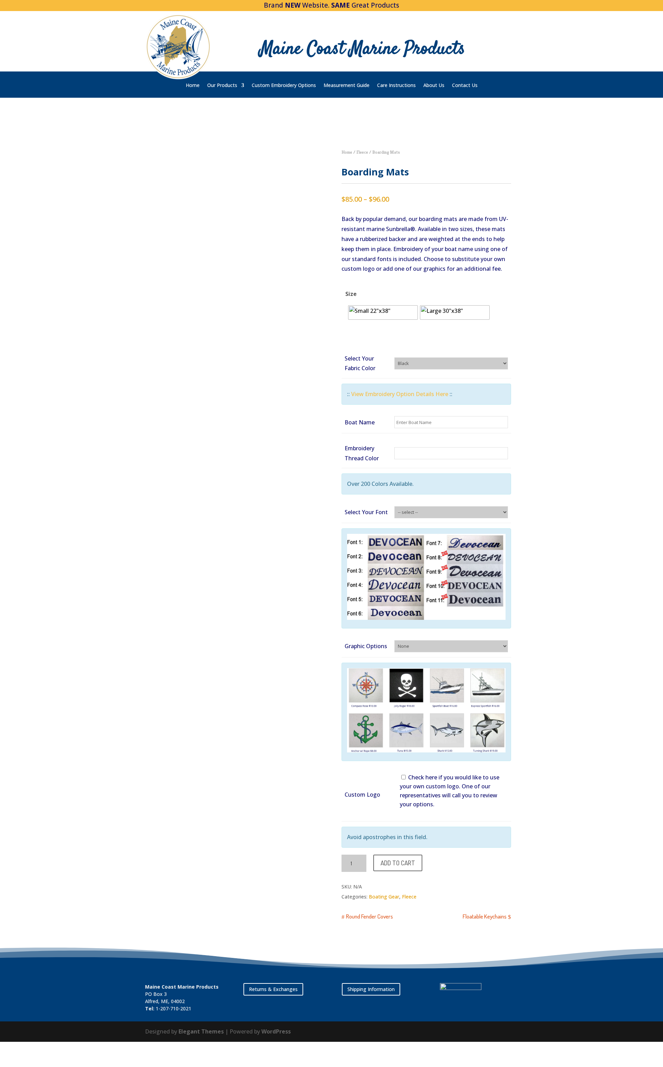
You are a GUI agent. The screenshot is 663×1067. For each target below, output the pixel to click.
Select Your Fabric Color (360, 363)
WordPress (276, 1031)
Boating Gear (384, 896)
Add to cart (398, 862)
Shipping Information (371, 989)
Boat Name (360, 422)
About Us (433, 85)
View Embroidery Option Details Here (399, 394)
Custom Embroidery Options (284, 85)
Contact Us (465, 85)
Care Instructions (396, 85)
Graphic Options (366, 646)
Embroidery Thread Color (362, 453)
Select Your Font (366, 512)
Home (193, 85)
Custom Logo (362, 794)
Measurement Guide (346, 85)
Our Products (222, 85)
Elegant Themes (201, 1031)
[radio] (382, 312)
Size (351, 294)
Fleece (362, 152)
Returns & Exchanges (273, 989)
